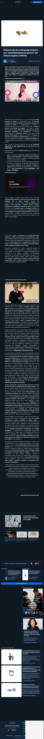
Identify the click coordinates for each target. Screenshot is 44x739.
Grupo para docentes (37, 2)
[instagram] (11, 62)
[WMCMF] (15, 730)
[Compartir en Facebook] (31, 563)
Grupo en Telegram (10, 735)
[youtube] (8, 62)
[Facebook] (14, 730)
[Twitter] (10, 730)
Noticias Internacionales (28, 590)
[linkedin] (12, 62)
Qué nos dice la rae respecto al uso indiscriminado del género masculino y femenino (33, 539)
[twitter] (9, 62)
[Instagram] (12, 730)
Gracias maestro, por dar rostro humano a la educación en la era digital (30, 517)
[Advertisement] (22, 11)
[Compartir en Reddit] (36, 563)
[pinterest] (15, 62)
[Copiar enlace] (38, 563)
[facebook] (14, 62)
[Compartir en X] (34, 563)
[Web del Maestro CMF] (4, 61)
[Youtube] (9, 730)
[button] (2, 2)
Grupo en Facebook (18, 735)
